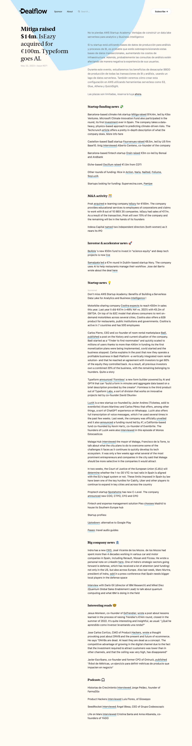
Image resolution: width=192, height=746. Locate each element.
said (112, 573)
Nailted (146, 172)
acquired (99, 203)
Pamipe (148, 183)
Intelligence (138, 298)
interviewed (110, 145)
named (109, 226)
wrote (141, 613)
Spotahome (114, 492)
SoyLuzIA (93, 176)
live (108, 254)
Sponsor (58, 11)
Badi (163, 332)
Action (129, 172)
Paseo (91, 530)
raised (143, 114)
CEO (108, 550)
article (105, 130)
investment (111, 122)
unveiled (161, 418)
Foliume (156, 172)
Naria (138, 172)
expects (134, 305)
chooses (149, 503)
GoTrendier (129, 613)
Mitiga (135, 114)
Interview (93, 585)
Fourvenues (130, 141)
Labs (110, 391)
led (102, 262)
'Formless (118, 379)
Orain (129, 153)
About (70, 11)
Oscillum (108, 164)
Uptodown (94, 522)
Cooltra (125, 305)
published (93, 336)
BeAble (92, 251)
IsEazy (132, 203)
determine (94, 472)
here (115, 270)
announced (106, 379)
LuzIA (91, 402)
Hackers (136, 632)
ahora (138, 94)
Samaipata (94, 262)
